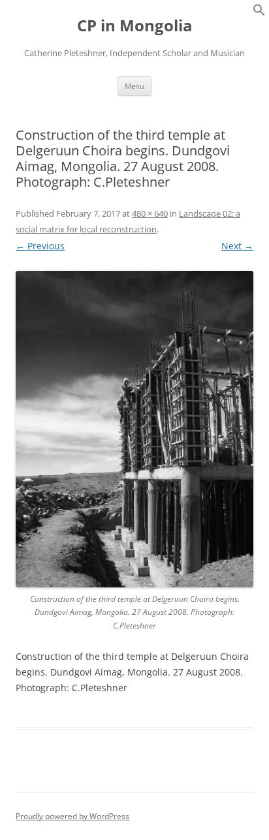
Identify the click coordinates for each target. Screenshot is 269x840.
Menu (134, 86)
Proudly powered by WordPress (72, 816)
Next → (237, 246)
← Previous (40, 246)
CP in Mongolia (135, 26)
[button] (259, 13)
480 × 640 (150, 213)
